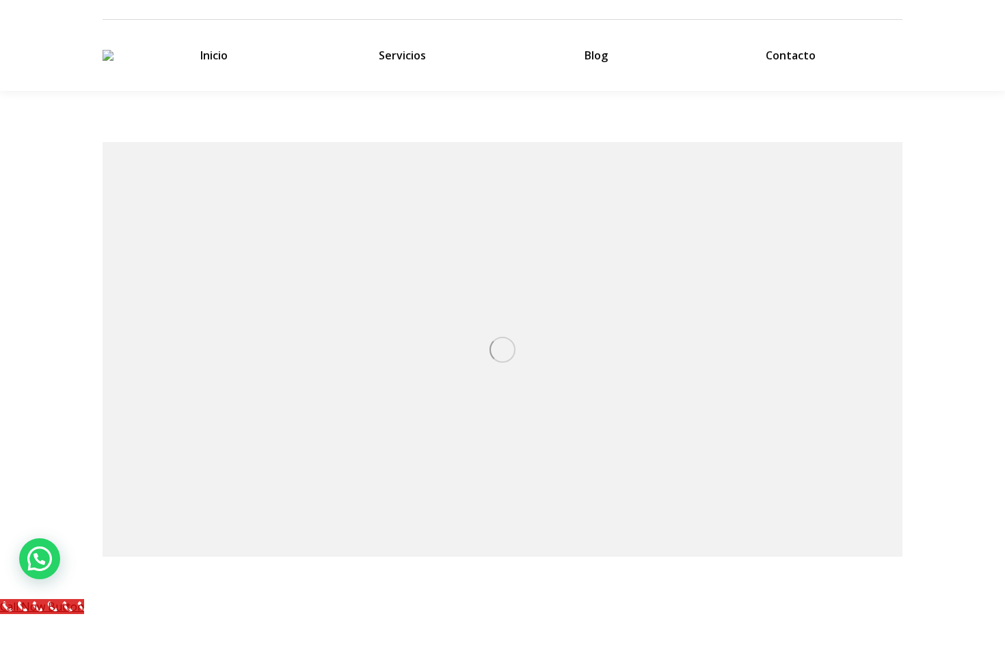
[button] (39, 558)
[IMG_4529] (502, 349)
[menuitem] (214, 55)
